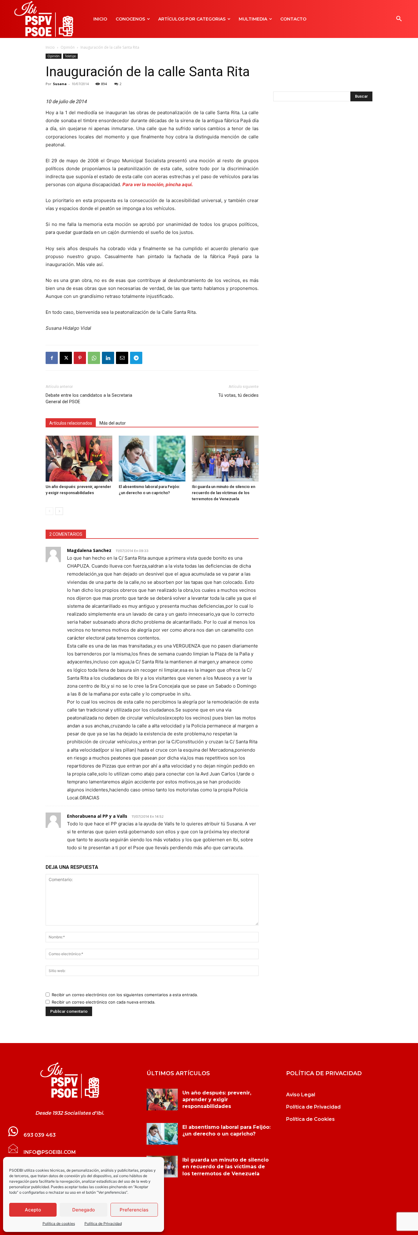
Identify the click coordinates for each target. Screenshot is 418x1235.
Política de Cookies (310, 1119)
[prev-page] (49, 511)
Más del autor (112, 423)
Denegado (83, 1210)
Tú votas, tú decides (238, 395)
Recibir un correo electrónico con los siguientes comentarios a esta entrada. (125, 994)
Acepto (33, 1210)
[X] (66, 358)
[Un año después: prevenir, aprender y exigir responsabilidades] (79, 459)
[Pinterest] (80, 358)
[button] (399, 19)
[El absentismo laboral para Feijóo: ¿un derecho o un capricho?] (152, 459)
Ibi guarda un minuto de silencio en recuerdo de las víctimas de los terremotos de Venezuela (223, 492)
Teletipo (70, 56)
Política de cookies (59, 1223)
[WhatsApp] (94, 358)
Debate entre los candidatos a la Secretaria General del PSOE (89, 398)
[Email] (122, 358)
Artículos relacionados (70, 423)
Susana (60, 83)
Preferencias (134, 1210)
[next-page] (59, 511)
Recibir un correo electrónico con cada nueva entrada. (103, 1002)
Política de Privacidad (103, 1223)
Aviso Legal (300, 1095)
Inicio (50, 47)
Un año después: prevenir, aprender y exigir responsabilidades (216, 1099)
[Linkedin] (108, 358)
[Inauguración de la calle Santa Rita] (69, 1080)
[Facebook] (52, 358)
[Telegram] (136, 358)
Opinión (68, 47)
